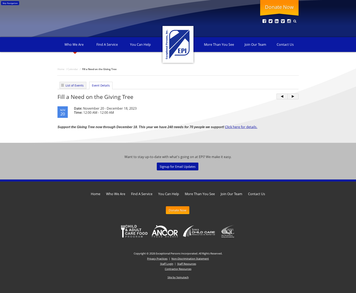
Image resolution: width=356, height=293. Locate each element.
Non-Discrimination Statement (190, 258)
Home (95, 194)
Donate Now (279, 7)
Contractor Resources (178, 269)
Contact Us (285, 44)
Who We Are (74, 44)
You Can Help (140, 44)
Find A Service (107, 44)
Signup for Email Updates (178, 166)
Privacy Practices (157, 258)
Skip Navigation (10, 3)
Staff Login (166, 264)
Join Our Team (255, 44)
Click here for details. (241, 127)
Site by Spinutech (178, 277)
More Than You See (219, 44)
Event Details (101, 85)
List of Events (75, 85)
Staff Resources (186, 264)
